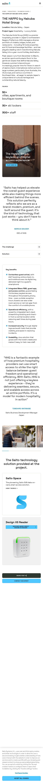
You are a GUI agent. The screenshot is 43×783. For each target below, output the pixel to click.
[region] (21, 765)
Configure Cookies (21, 773)
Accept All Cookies (21, 778)
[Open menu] (40, 3)
